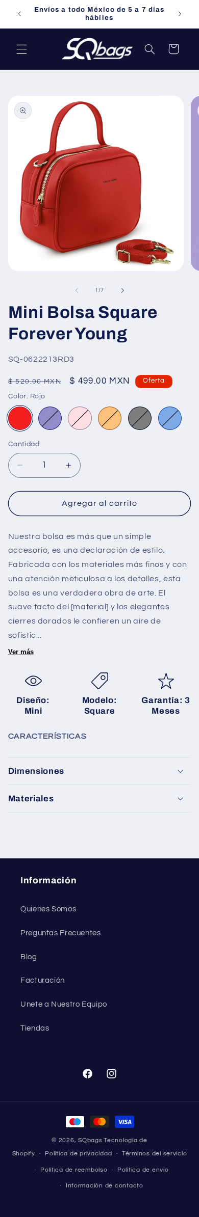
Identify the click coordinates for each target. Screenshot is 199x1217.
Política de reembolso (73, 1170)
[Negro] (140, 418)
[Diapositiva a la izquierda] (76, 290)
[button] (21, 49)
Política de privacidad (78, 1153)
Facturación (42, 980)
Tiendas (34, 1028)
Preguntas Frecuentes (60, 933)
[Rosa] (79, 418)
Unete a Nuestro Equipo (63, 1004)
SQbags (90, 1140)
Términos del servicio (154, 1153)
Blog (28, 957)
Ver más (21, 652)
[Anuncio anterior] (19, 14)
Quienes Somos (48, 909)
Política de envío (143, 1170)
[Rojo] (20, 418)
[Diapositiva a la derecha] (122, 290)
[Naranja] (109, 418)
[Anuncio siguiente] (179, 14)
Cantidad (23, 444)
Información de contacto (104, 1185)
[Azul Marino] (50, 418)
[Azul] (170, 418)
